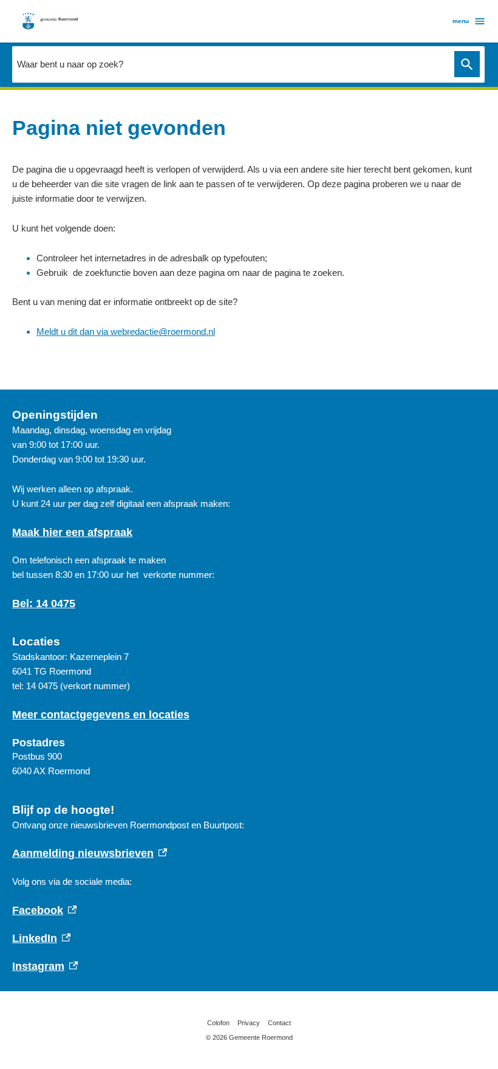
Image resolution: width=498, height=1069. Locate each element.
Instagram (45, 966)
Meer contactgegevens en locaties (100, 715)
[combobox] (230, 64)
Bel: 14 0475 (43, 603)
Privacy (248, 1022)
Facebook (44, 910)
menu (460, 21)
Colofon (218, 1022)
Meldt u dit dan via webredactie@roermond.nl (125, 331)
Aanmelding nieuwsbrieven (89, 853)
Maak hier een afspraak (72, 532)
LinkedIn (41, 938)
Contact (279, 1022)
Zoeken (467, 64)
